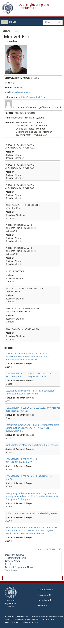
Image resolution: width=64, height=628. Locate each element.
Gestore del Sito (45, 589)
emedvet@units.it (21, 92)
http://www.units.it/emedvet (35, 97)
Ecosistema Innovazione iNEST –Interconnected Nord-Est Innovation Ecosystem (30, 392)
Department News (14, 554)
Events (8, 564)
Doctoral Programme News (19, 567)
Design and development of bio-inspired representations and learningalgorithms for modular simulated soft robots (28, 356)
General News (12, 560)
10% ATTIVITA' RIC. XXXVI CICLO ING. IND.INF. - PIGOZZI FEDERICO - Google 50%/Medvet (29, 375)
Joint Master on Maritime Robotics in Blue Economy (32, 444)
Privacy (41, 605)
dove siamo (43, 600)
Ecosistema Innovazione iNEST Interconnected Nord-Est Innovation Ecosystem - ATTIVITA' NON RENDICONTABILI (32, 427)
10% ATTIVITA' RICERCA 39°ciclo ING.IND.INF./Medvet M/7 (21, 460)
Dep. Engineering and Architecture (33, 6)
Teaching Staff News (15, 557)
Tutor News (11, 570)
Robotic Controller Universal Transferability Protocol (32, 513)
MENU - (7, 30)
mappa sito (43, 594)
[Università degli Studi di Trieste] (8, 12)
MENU (12, 22)
